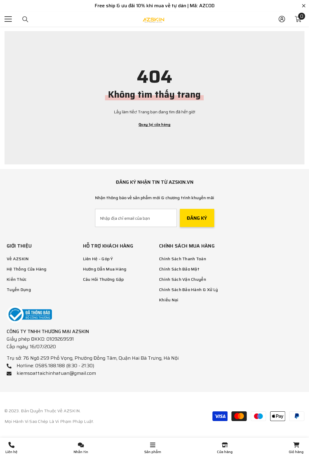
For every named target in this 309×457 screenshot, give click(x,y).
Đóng (303, 6)
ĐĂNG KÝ (197, 218)
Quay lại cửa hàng (154, 124)
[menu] (8, 19)
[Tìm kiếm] (25, 19)
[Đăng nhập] (282, 19)
